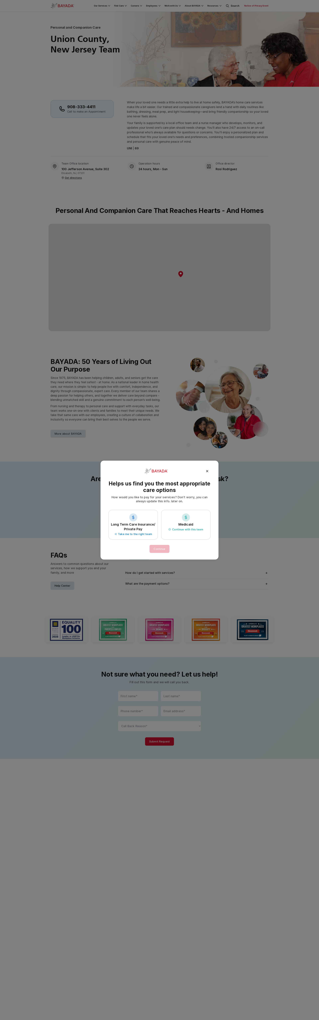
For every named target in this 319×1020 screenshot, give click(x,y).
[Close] (207, 471)
